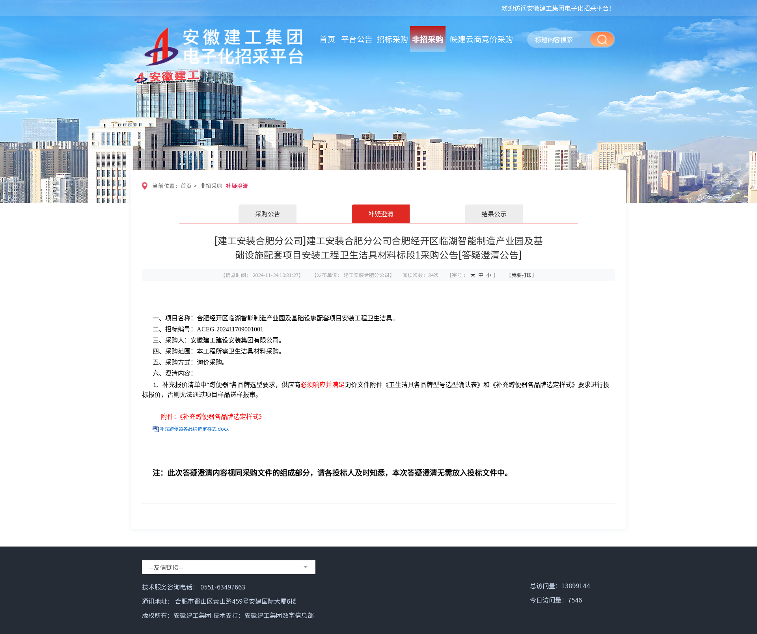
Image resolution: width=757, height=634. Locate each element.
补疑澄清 (237, 186)
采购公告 (267, 213)
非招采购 (428, 39)
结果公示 (494, 213)
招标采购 (392, 39)
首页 (327, 39)
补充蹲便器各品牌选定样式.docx (194, 428)
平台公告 (357, 39)
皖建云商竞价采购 (481, 39)
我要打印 (521, 275)
